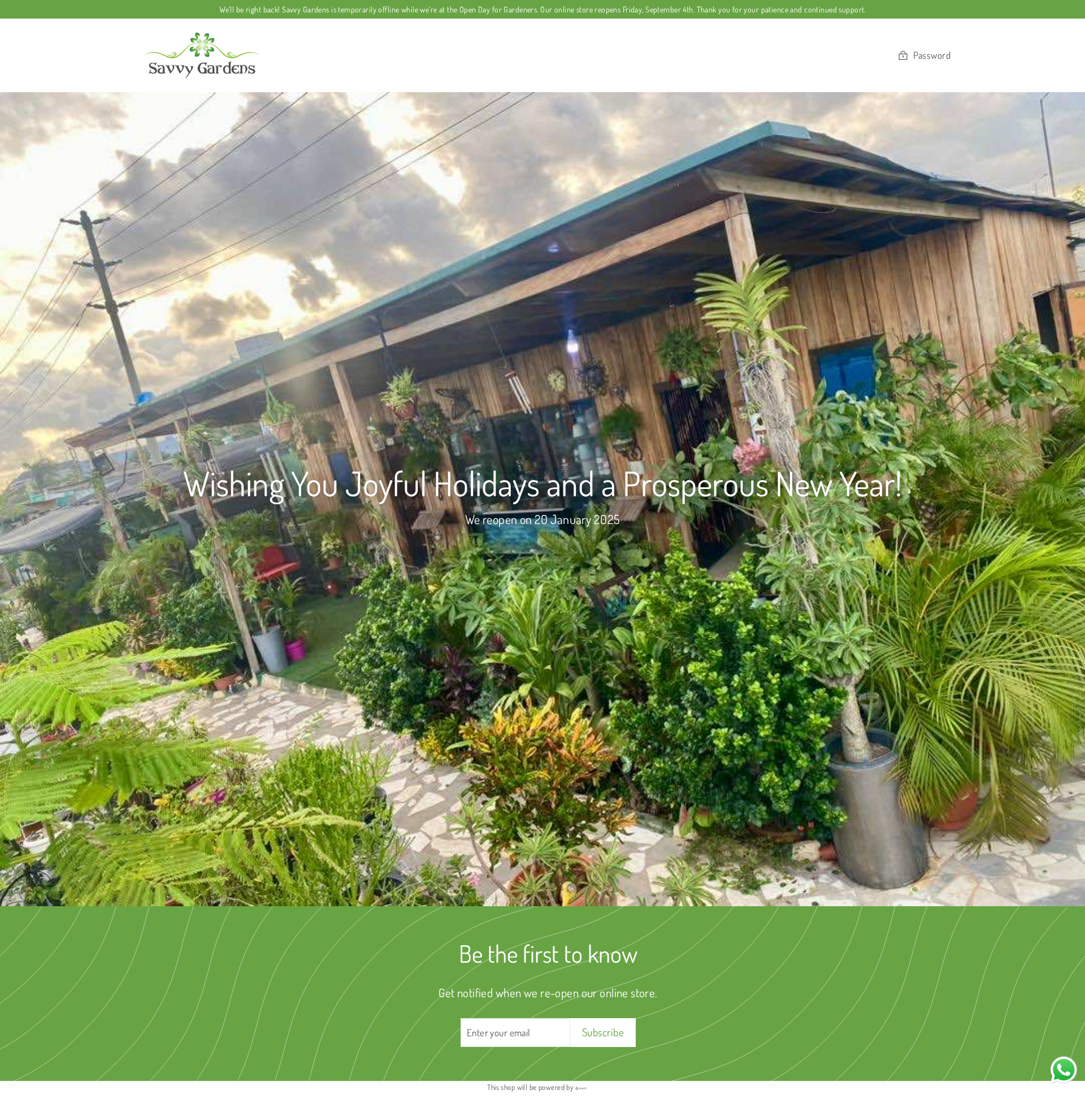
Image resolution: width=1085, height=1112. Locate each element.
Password (932, 55)
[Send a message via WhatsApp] (1063, 1069)
